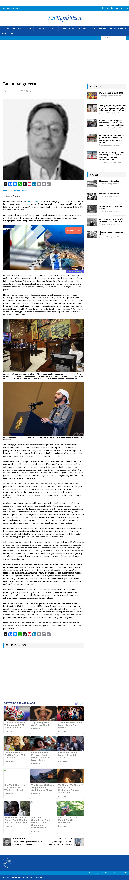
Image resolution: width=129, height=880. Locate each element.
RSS (125, 873)
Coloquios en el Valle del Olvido (110, 207)
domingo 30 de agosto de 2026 (111, 96)
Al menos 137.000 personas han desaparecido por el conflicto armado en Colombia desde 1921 (111, 156)
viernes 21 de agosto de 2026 (110, 237)
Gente (92, 28)
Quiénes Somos (103, 873)
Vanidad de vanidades (109, 193)
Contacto (117, 873)
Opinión (28, 28)
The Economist (33, 201)
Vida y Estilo (7, 33)
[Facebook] (102, 8)
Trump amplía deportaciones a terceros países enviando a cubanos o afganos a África (112, 107)
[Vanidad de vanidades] (92, 196)
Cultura (102, 28)
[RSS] (127, 8)
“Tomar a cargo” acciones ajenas (111, 233)
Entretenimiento (118, 28)
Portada (5, 28)
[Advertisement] (64, 59)
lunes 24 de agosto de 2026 (110, 224)
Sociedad (82, 28)
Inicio (90, 873)
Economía (52, 28)
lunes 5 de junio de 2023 (16, 91)
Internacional (67, 28)
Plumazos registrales (109, 181)
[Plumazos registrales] (92, 183)
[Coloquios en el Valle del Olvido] (92, 209)
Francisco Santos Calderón (15, 191)
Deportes (39, 28)
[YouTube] (117, 8)
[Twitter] (107, 8)
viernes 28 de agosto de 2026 (110, 184)
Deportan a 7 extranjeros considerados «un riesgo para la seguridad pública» (111, 122)
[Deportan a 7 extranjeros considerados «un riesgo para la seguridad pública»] (92, 123)
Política (17, 28)
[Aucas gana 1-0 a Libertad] (92, 95)
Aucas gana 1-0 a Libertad (111, 93)
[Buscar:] (113, 38)
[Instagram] (122, 8)
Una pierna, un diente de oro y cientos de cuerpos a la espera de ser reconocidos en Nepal (112, 138)
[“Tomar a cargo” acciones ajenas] (92, 234)
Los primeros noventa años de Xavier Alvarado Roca (111, 220)
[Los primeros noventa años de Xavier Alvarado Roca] (92, 222)
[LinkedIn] (112, 8)
